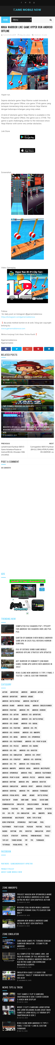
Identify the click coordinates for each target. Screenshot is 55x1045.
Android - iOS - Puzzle (10, 746)
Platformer (6, 827)
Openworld (22, 822)
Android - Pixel (26, 773)
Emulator (20, 804)
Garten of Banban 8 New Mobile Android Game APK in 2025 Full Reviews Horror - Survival (34, 640)
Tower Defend (17, 840)
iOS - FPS (11, 813)
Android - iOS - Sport (33, 755)
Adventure (14, 692)
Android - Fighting (9, 710)
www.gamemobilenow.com (13, 328)
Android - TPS (24, 791)
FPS (22, 809)
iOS (3, 813)
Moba (50, 813)
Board (15, 800)
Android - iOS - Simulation (12, 755)
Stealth (5, 836)
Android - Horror (39, 710)
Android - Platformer (43, 773)
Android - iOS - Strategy (11, 759)
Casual (34, 800)
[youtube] (34, 2)
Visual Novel (17, 845)
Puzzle (47, 827)
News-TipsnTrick (8, 822)
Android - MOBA (24, 768)
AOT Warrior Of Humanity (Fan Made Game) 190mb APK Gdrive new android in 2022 (34, 664)
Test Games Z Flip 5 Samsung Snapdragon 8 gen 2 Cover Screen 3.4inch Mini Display (33, 997)
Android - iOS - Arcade (10, 719)
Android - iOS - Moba (10, 737)
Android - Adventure (10, 697)
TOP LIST (5, 840)
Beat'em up (6, 800)
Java (33, 813)
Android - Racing (44, 777)
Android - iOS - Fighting (11, 728)
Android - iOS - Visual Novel (29, 764)
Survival (24, 836)
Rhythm (13, 831)
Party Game (33, 822)
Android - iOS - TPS (9, 764)
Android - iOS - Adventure (31, 715)
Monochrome (7, 818)
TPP (26, 840)
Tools (47, 836)
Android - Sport (27, 786)
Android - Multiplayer (42, 768)
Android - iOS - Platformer (12, 741)
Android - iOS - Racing (30, 746)
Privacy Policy (7, 868)
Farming (5, 809)
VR (26, 845)
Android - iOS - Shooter (28, 750)
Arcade (44, 35)
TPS (32, 840)
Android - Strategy (43, 786)
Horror (39, 809)
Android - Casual (24, 706)
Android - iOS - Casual (29, 723)
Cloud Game (44, 800)
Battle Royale (43, 795)
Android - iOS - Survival (32, 759)
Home (5, 19)
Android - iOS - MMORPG (31, 732)
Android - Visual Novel (10, 795)
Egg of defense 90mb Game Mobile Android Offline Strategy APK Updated (33, 651)
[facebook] (21, 2)
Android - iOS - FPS (30, 728)
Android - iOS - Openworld (30, 737)
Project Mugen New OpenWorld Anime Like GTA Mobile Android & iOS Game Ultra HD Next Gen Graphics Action (34, 897)
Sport (48, 831)
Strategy (14, 836)
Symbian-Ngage (36, 836)
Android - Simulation (10, 786)
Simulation (39, 831)
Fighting (15, 809)
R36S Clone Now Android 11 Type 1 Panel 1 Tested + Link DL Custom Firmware (35, 674)
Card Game (25, 800)
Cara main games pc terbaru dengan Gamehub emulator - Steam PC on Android (34, 943)
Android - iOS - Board (10, 723)
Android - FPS (24, 710)
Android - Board (8, 706)
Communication (8, 804)
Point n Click (19, 827)
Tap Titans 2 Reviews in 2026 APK (18, 406)
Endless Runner (33, 804)
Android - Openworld (10, 773)
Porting (39, 827)
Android (37, 35)
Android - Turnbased (40, 791)
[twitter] (25, 2)
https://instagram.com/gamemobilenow (18, 317)
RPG (20, 831)
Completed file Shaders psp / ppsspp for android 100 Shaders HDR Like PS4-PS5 (34, 629)
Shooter (28, 831)
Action (4, 692)
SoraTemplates (27, 1041)
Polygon (30, 827)
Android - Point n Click (10, 777)
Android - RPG (24, 782)
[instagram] (29, 2)
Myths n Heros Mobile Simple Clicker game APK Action (24, 378)
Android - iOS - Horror (10, 732)
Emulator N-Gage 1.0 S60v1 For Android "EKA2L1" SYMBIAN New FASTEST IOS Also (34, 975)
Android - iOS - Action (10, 715)
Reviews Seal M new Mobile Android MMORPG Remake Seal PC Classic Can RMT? (33, 910)
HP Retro (48, 809)
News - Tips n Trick (34, 818)
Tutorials (6, 845)
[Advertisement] (27, 539)
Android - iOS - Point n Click (35, 741)
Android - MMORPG (9, 768)
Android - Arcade (10, 363)
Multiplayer (19, 818)
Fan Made (45, 804)
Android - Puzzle (29, 777)
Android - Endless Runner (42, 706)
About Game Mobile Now (11, 872)
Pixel (42, 822)
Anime (24, 795)
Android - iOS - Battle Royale (32, 719)
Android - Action (37, 692)
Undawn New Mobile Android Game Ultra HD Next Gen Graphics (32, 922)
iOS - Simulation (23, 813)
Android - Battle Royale (11, 701)
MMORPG (42, 813)
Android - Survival (9, 791)
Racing (4, 831)
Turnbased (40, 840)
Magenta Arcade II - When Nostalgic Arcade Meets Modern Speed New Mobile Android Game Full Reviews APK (27, 429)
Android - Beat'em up (30, 701)
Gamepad (30, 809)
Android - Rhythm (9, 782)
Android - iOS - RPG (9, 750)
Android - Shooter (39, 782)
